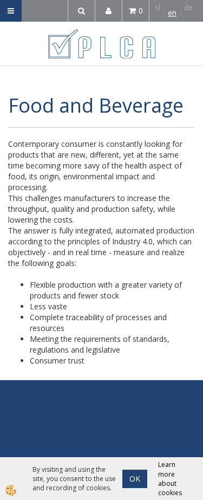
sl (157, 7)
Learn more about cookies (170, 478)
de (188, 7)
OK (134, 478)
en (172, 13)
